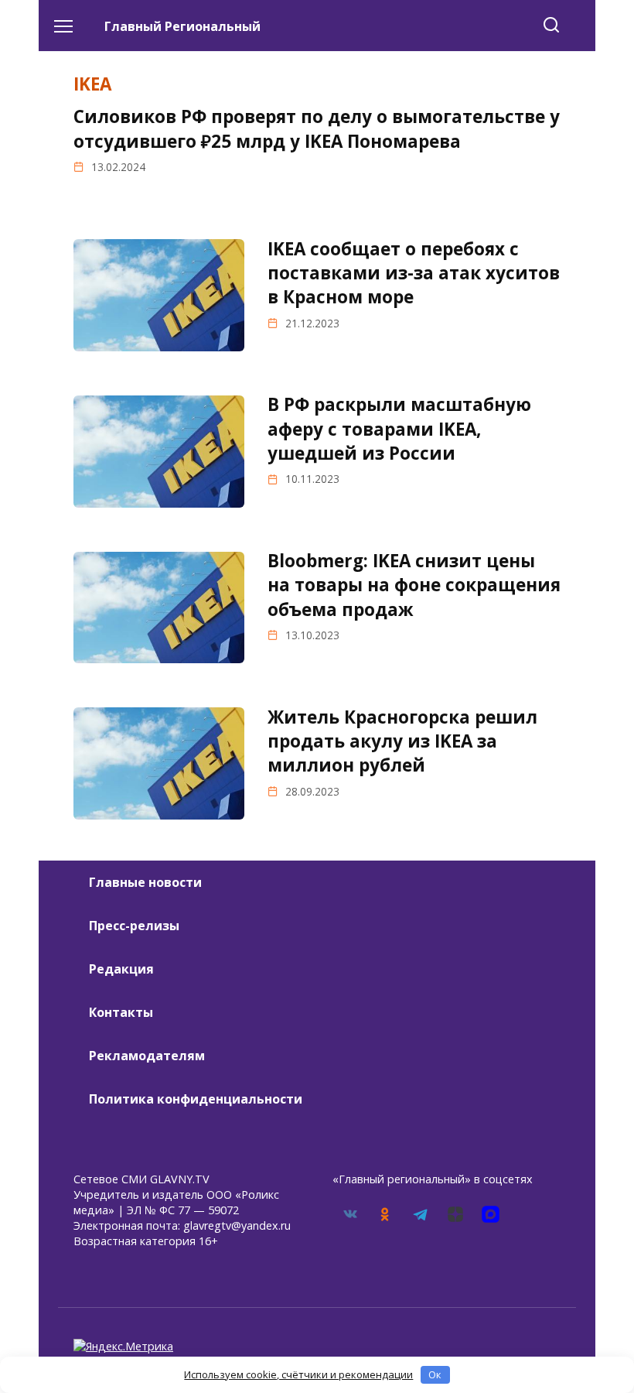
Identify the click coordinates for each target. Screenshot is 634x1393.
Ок (434, 1374)
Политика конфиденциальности (195, 1098)
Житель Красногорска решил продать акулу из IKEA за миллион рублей (402, 741)
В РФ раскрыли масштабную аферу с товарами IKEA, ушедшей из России (399, 428)
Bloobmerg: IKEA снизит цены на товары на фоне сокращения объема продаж (414, 585)
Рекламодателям (147, 1055)
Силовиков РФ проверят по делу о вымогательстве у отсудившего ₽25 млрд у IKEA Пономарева (316, 128)
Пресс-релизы (134, 925)
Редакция (121, 968)
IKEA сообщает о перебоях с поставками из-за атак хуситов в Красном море (414, 273)
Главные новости (145, 882)
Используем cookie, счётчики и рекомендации (298, 1374)
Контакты (121, 1012)
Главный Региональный (182, 26)
